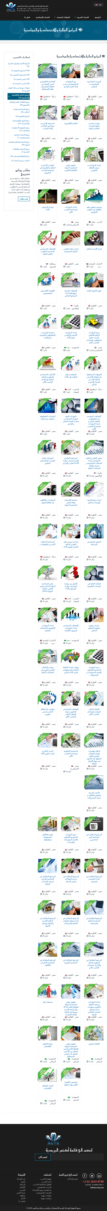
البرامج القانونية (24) (23, 116)
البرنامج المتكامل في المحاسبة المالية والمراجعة (94, 920)
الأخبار (23, 1198)
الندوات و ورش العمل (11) (20, 161)
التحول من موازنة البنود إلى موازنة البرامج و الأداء (70, 586)
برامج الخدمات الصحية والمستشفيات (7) (22, 136)
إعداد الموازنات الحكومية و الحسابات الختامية (47, 628)
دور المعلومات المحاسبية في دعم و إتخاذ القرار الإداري (70, 84)
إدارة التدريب (46, 1182)
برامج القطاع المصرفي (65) (20, 156)
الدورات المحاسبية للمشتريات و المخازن (94, 84)
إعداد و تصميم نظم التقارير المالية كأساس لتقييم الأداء (71, 544)
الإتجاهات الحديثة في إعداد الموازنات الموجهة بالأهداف (71, 628)
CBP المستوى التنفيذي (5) (20, 71)
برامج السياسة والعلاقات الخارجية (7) (21, 150)
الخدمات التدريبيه (83, 17)
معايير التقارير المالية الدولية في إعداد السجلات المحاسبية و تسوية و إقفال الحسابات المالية (94, 463)
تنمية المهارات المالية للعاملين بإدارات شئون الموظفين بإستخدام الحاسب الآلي (94, 338)
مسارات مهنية (46, 1198)
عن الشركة (21, 1179)
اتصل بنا (27, 17)
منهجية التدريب (45, 1179)
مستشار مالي (47, 1002)
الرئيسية (98, 17)
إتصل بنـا (22, 1201)
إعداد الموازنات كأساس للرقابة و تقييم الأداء (71, 335)
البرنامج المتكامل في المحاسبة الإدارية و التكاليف (48, 962)
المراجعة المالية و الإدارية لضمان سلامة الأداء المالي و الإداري (71, 460)
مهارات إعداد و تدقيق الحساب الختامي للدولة (94, 125)
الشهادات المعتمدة (63, 17)
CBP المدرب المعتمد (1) (21, 84)
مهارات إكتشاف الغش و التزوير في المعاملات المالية (48, 669)
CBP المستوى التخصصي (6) (20, 75)
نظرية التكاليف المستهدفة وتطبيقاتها (47, 837)
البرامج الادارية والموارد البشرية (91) (19, 64)
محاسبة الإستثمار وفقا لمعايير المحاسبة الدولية (71, 502)
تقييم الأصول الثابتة (94, 291)
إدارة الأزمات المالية (94, 249)
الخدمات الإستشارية (43, 17)
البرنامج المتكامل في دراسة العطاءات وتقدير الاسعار (71, 879)
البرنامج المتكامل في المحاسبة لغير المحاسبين (94, 837)
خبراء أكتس (21, 1193)
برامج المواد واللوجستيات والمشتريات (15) (21, 122)
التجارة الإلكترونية (70, 123)
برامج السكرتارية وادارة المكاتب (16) (21, 110)
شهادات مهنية (46, 1196)
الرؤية (23, 1182)
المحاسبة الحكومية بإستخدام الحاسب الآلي (71, 753)
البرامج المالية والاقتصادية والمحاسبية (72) (21, 96)
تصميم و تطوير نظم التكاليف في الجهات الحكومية (94, 209)
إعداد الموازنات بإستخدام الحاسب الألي (71, 209)
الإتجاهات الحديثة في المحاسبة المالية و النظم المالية (47, 251)
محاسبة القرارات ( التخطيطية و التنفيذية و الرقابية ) (48, 335)
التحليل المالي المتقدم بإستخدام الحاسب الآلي (94, 711)
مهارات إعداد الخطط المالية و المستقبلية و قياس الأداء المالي (71, 669)
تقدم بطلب (24, 199)
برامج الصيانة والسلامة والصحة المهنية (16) (19, 143)
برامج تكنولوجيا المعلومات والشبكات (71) (21, 129)
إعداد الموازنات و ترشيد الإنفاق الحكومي (94, 167)
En (100, 5)
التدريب (22, 1190)
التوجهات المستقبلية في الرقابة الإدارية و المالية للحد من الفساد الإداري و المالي (94, 379)
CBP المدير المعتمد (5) (22, 79)
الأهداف (22, 1187)
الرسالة (22, 1184)
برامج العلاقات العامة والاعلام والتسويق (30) (20, 103)
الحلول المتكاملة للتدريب (42, 1184)
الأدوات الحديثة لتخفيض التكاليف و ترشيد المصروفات (94, 795)
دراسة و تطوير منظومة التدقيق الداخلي (94, 628)
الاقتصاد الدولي (94, 1044)
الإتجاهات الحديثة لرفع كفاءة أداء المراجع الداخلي (71, 293)
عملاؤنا (22, 1196)
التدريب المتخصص (44, 1187)
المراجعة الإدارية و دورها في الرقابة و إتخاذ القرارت (47, 125)
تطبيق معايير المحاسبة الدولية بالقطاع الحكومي (70, 167)
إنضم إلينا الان (72, 1179)
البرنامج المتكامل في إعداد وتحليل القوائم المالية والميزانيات (71, 920)
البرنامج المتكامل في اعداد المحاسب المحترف (94, 879)
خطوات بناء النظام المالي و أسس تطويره (48, 711)
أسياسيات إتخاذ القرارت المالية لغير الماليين (47, 460)
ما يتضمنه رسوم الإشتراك (41, 1190)
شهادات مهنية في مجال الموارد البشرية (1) (19, 89)
